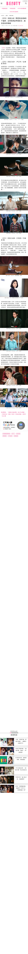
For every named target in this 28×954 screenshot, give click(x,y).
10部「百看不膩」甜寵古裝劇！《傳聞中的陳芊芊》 (21, 741)
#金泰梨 (18, 433)
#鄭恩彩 (5, 435)
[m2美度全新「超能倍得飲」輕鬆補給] (7, 760)
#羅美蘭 (16, 435)
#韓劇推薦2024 (6, 433)
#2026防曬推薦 (22, 8)
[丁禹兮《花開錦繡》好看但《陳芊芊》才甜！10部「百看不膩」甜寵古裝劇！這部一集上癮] (7, 742)
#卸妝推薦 (12, 8)
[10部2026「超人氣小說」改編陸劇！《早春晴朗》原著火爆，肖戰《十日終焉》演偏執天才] (7, 780)
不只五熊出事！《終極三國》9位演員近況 (21, 769)
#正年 (13, 433)
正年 (3, 47)
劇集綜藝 (11, 15)
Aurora (21, 25)
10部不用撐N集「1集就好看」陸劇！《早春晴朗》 (21, 750)
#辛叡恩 (10, 435)
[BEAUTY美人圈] (13, 3)
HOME (2, 15)
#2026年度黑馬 (14, 11)
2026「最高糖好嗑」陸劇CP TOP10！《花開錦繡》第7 (21, 788)
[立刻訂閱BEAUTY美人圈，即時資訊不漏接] (14, 425)
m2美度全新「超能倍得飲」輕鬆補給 (21, 758)
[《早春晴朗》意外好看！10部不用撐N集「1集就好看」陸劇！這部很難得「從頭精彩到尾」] (7, 751)
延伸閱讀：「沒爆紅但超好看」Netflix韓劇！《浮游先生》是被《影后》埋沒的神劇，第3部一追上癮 (13, 414)
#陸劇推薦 (4, 8)
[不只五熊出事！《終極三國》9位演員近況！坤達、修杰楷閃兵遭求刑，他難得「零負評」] (7, 770)
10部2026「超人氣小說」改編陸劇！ (21, 778)
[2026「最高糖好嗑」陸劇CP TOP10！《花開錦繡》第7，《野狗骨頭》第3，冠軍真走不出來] (7, 789)
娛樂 (7, 15)
